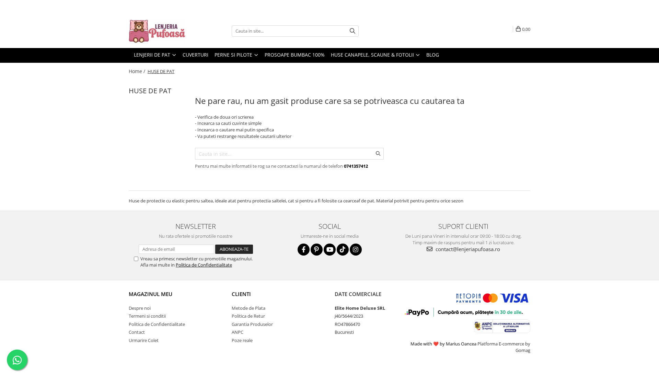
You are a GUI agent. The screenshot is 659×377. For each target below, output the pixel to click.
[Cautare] (352, 31)
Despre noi (140, 308)
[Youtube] (330, 250)
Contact (137, 332)
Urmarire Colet (144, 340)
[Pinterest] (317, 250)
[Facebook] (304, 250)
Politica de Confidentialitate (204, 265)
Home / (138, 71)
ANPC (237, 332)
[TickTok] (343, 250)
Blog (432, 54)
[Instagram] (356, 250)
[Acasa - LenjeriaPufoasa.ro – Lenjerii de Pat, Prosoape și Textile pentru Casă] (163, 31)
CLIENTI (241, 294)
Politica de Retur (248, 316)
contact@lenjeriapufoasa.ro (467, 249)
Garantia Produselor (252, 324)
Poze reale (242, 340)
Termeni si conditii (147, 316)
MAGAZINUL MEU (150, 294)
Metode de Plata (248, 308)
